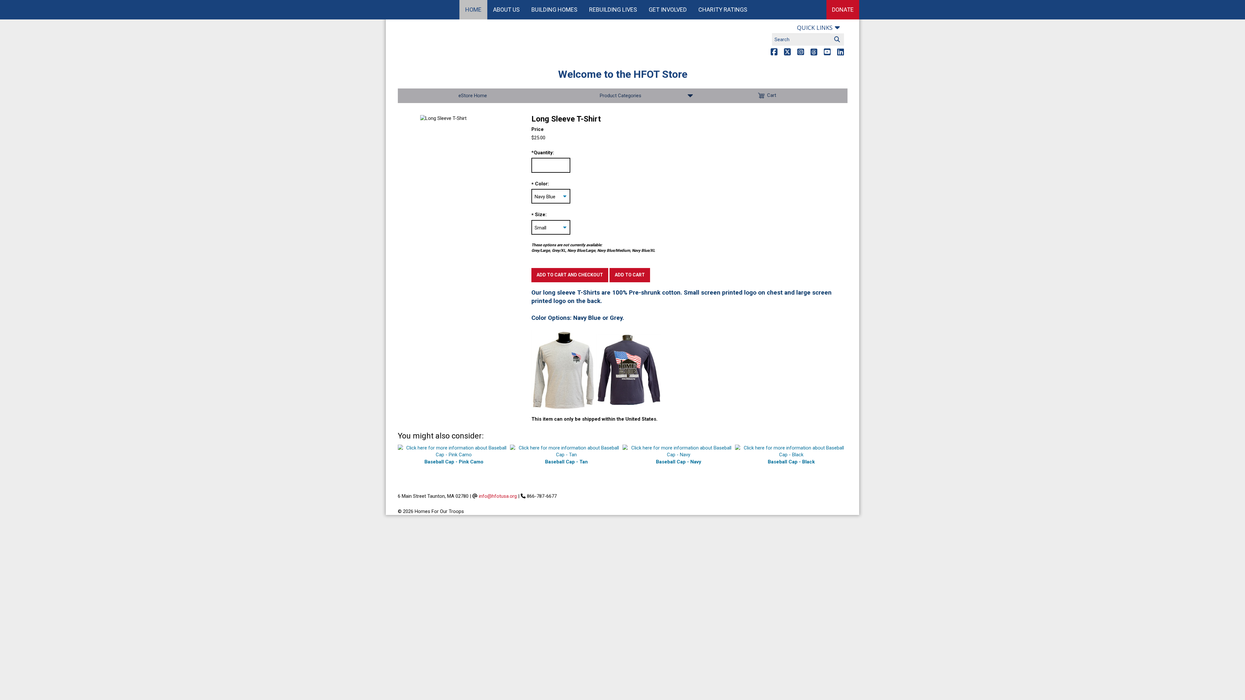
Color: (542, 184)
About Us (506, 9)
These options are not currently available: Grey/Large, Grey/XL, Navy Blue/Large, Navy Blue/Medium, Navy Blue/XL (593, 248)
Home (473, 9)
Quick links (815, 27)
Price (537, 129)
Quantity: (542, 153)
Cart (771, 95)
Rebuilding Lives (613, 9)
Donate (843, 9)
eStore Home (472, 96)
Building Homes (554, 9)
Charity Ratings (722, 9)
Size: (541, 214)
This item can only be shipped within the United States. (594, 419)
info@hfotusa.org (498, 496)
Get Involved (668, 9)
